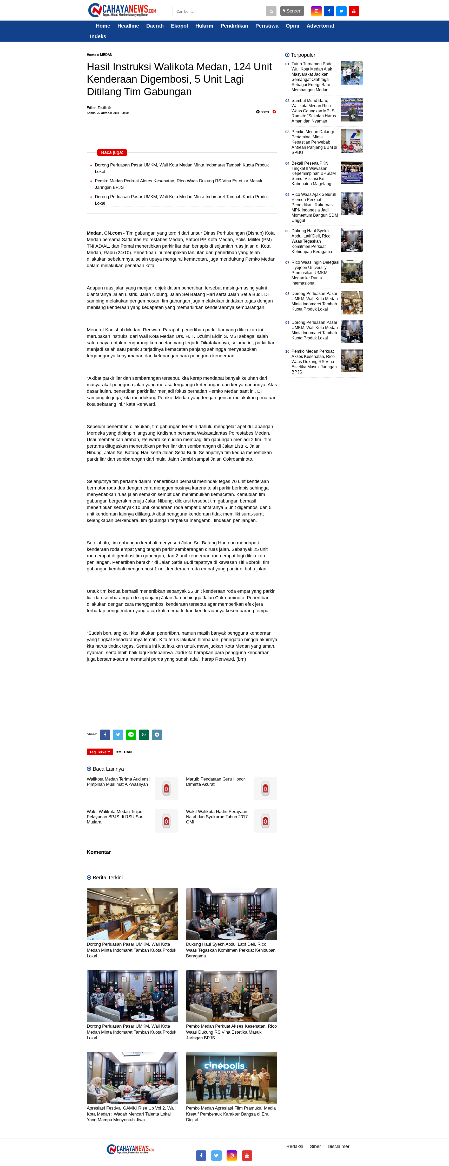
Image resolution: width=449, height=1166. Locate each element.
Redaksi (294, 1146)
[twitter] (341, 11)
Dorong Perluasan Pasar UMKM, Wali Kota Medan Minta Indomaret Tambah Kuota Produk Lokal (131, 950)
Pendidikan (234, 26)
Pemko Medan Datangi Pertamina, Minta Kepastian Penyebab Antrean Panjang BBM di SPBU (314, 142)
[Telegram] (157, 735)
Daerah (155, 26)
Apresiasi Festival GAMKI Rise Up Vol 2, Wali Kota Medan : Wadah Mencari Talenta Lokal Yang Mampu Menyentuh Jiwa (131, 1114)
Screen (293, 11)
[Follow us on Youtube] (247, 1155)
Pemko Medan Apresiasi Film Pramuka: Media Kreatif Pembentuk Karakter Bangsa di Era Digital (231, 1114)
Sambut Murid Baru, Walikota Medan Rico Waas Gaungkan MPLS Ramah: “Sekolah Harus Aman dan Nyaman (314, 111)
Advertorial (320, 26)
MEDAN (106, 55)
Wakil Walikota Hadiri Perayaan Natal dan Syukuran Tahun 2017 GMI (217, 816)
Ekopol (179, 26)
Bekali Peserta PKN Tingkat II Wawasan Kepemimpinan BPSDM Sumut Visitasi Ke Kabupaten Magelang (314, 173)
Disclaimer (338, 1146)
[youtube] (354, 11)
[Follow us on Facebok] (201, 1155)
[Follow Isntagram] (232, 1155)
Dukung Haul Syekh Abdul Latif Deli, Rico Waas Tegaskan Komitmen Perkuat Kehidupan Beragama (230, 950)
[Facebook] (105, 735)
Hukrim (204, 26)
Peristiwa (267, 26)
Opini (292, 26)
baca (264, 111)
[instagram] (316, 11)
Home (102, 26)
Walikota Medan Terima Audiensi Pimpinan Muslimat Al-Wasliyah (118, 782)
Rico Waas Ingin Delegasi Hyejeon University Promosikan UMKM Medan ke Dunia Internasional (315, 272)
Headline (128, 26)
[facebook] (329, 11)
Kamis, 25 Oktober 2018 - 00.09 (108, 112)
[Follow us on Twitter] (216, 1155)
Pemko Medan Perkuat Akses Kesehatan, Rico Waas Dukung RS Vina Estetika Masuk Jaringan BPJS (231, 1032)
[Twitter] (118, 735)
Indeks (98, 36)
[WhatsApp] (144, 735)
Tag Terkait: (99, 752)
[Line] (131, 735)
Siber (315, 1146)
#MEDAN (124, 752)
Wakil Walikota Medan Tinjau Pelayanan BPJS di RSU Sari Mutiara (115, 816)
